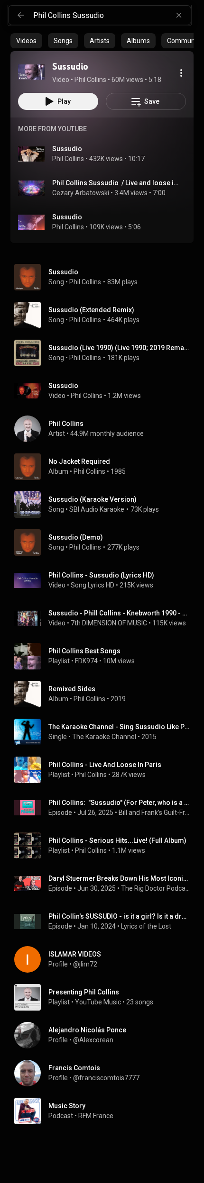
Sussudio (67, 149)
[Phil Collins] (105, 429)
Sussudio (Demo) (75, 537)
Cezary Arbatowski (80, 193)
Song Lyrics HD (92, 585)
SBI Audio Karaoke (96, 509)
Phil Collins (68, 159)
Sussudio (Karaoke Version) (92, 499)
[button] (31, 72)
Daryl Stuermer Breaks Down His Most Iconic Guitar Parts (119, 878)
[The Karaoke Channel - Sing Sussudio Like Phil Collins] (105, 732)
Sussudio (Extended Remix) (91, 310)
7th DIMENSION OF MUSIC (109, 623)
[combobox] (112, 15)
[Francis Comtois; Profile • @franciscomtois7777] (105, 1073)
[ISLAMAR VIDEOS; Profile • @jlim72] (105, 959)
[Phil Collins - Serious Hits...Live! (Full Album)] (105, 846)
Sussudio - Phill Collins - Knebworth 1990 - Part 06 (119, 613)
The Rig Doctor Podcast (155, 888)
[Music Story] (105, 1111)
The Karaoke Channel (104, 737)
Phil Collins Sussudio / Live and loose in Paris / (115, 183)
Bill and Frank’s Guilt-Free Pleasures (154, 812)
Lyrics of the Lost (146, 926)
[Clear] (178, 15)
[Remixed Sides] (105, 694)
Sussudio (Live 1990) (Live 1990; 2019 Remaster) (119, 348)
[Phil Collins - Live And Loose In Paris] (105, 770)
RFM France (95, 1116)
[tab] (26, 40)
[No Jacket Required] (105, 467)
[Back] (20, 15)
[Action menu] (181, 72)
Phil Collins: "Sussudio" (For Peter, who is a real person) (119, 802)
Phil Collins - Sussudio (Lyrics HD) (101, 575)
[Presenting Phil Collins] (105, 997)
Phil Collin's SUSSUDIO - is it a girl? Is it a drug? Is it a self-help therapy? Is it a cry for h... (119, 916)
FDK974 (86, 661)
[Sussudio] (31, 72)
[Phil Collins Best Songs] (105, 656)
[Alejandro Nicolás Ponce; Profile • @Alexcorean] (105, 1035)
